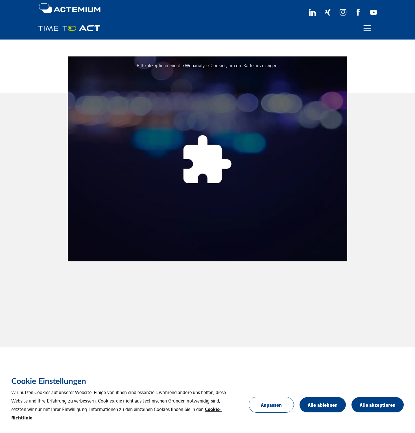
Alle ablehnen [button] (323, 404)
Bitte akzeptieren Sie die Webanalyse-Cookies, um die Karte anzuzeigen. (208, 65)
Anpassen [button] (271, 404)
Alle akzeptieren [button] (378, 404)
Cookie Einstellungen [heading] (48, 381)
